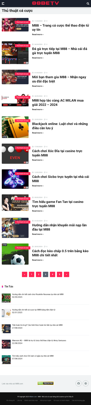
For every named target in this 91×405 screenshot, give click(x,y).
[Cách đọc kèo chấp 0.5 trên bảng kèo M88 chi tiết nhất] (15, 254)
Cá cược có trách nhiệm (62, 400)
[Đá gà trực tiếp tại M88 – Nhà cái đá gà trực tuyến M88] (15, 52)
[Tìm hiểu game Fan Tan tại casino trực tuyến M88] (15, 202)
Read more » (37, 34)
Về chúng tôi (10, 400)
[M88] (45, 3)
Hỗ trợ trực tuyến (45, 400)
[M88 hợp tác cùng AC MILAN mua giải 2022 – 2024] (15, 100)
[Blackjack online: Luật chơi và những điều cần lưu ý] (15, 127)
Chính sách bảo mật (31, 400)
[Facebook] (79, 383)
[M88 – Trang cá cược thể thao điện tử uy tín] (15, 24)
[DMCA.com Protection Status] (46, 384)
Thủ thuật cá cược (23, 22)
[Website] (86, 383)
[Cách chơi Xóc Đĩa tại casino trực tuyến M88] (15, 153)
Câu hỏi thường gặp (78, 400)
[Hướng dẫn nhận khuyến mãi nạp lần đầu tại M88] (15, 228)
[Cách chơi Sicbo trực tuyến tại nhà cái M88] (15, 179)
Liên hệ (19, 400)
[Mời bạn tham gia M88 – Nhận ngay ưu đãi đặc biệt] (15, 76)
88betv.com (33, 397)
